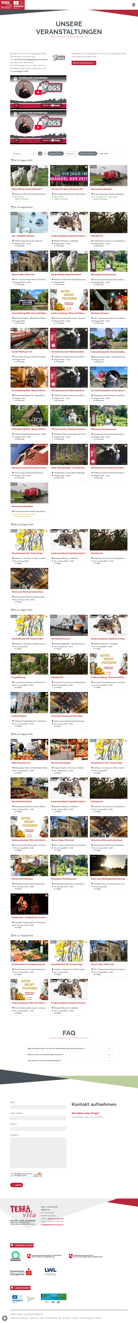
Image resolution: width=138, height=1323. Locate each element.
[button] (4, 1318)
